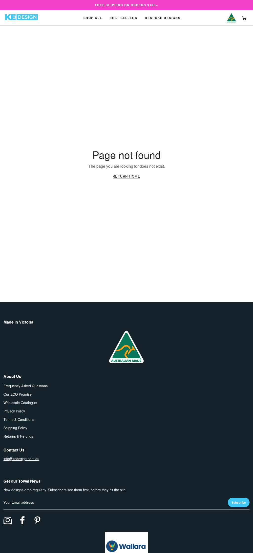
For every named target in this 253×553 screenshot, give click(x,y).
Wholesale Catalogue (20, 402)
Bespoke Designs (163, 18)
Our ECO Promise (17, 394)
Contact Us (13, 450)
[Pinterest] (37, 520)
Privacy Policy (14, 411)
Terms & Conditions (18, 419)
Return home (127, 176)
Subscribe (239, 502)
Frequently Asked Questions (25, 385)
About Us (12, 376)
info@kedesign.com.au (21, 458)
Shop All (93, 18)
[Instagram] (7, 520)
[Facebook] (22, 520)
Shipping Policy (15, 427)
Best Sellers (123, 18)
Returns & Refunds (18, 436)
